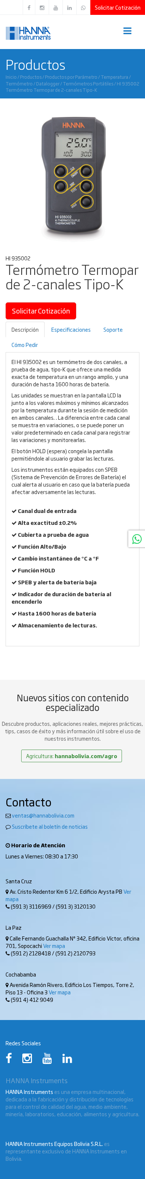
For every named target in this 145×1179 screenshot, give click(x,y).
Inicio (11, 77)
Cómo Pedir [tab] (25, 344)
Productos (31, 77)
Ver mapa (54, 945)
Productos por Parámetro (71, 77)
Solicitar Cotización (118, 7)
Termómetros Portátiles (88, 83)
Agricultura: (71, 756)
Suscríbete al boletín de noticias (50, 826)
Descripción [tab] (25, 329)
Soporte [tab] (113, 329)
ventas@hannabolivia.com (43, 815)
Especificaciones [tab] (71, 329)
